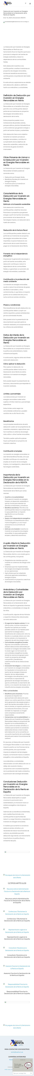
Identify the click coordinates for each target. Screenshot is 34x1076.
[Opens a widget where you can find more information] (22, 1066)
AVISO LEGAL (8, 1069)
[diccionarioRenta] (17, 1002)
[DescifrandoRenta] (17, 852)
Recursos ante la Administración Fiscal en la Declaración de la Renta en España (17, 900)
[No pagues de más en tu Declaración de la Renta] (17, 877)
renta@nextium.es (17, 1052)
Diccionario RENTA (19, 18)
